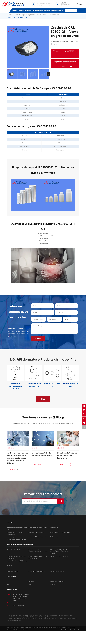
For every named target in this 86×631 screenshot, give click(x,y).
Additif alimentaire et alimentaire (60, 532)
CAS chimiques (54, 537)
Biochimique (54, 527)
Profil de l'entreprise (12, 571)
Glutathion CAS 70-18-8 (14, 550)
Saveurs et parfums (12, 537)
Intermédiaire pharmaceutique (37, 527)
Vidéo (30, 584)
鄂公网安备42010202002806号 (67, 627)
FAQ (8, 584)
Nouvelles (47, 10)
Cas (33, 10)
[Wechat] (84, 423)
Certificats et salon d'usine (36, 571)
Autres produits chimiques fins (37, 537)
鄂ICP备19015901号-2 (51, 627)
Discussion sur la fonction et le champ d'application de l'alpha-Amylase (67, 455)
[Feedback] (84, 427)
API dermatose (54, 15)
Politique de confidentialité (21, 629)
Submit (38, 338)
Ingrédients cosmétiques (35, 532)
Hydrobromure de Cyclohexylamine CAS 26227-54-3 (38, 551)
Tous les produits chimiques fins (16, 539)
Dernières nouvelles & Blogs (43, 417)
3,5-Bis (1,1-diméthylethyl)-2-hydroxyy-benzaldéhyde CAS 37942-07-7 (59, 551)
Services (28, 10)
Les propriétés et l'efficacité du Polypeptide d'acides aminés (42, 454)
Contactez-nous (57, 10)
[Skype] (84, 406)
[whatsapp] (84, 414)
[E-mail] (84, 410)
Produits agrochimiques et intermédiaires (15, 533)
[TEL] (84, 418)
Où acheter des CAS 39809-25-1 (65, 53)
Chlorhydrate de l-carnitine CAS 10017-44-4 (16, 557)
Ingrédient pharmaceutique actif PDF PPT (65, 64)
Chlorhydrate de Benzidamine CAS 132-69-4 (37, 557)
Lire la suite (13, 469)
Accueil (10, 15)
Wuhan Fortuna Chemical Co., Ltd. (25, 627)
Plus (43, 399)
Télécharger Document (57, 581)
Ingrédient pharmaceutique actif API (34, 15)
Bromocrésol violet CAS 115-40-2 (17, 561)
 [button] (7, 74)
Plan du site (10, 629)
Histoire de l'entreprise (57, 571)
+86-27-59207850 (65, 5)
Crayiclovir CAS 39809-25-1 (17, 17)
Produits (15, 10)
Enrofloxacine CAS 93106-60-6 (59, 556)
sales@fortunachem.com (44, 5)
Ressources (39, 10)
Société (21, 10)
